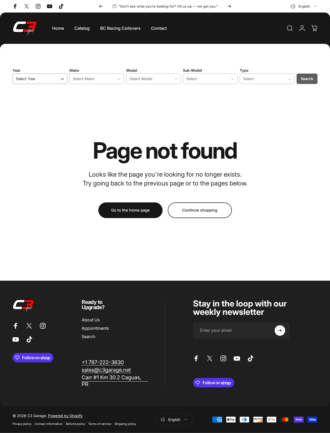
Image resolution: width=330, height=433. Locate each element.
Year (16, 70)
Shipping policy (125, 424)
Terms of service (99, 424)
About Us (91, 319)
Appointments (95, 328)
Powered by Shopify (65, 415)
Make (74, 70)
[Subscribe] (280, 330)
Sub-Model (192, 70)
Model (131, 70)
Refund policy (75, 424)
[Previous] (101, 6)
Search (307, 78)
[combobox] (304, 6)
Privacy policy (22, 424)
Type (244, 70)
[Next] (229, 6)
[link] (103, 362)
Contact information (49, 424)
